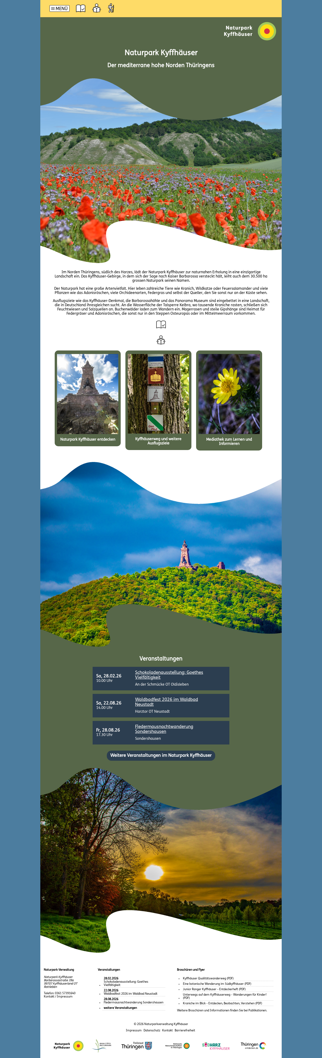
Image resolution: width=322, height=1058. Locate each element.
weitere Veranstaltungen (120, 1008)
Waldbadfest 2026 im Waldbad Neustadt (130, 992)
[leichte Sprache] (97, 8)
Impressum (134, 1030)
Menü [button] (62, 9)
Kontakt (167, 1030)
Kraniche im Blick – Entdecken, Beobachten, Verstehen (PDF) (222, 1003)
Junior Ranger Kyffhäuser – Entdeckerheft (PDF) (214, 989)
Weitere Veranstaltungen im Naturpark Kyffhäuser (161, 755)
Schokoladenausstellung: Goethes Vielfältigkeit (126, 982)
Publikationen (257, 1010)
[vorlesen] (80, 8)
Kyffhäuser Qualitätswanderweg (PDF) (208, 978)
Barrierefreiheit (185, 1030)
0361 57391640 (65, 993)
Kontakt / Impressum (58, 996)
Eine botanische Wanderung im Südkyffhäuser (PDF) (217, 984)
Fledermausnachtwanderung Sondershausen (133, 1001)
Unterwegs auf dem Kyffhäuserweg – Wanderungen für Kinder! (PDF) (225, 996)
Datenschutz (152, 1030)
